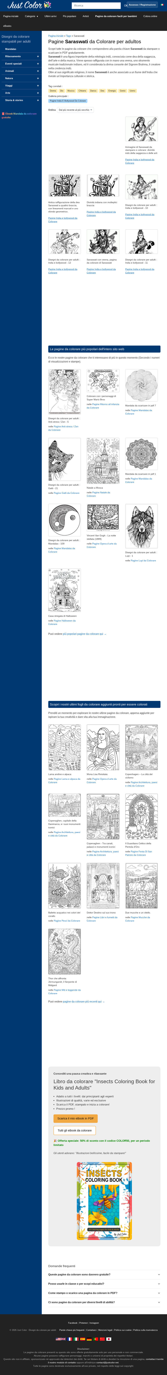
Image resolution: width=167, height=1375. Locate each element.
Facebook (73, 1323)
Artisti (86, 16)
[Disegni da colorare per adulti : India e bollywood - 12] (64, 253)
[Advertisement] (81, 143)
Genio (122, 91)
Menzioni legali (105, 1330)
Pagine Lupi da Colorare (143, 560)
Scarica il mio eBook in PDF (75, 1118)
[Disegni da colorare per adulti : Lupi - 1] (141, 547)
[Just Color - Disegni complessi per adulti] (76, 1339)
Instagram (94, 1323)
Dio (61, 91)
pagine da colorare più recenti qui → (84, 1001)
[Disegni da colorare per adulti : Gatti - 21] (64, 480)
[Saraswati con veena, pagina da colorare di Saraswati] (103, 253)
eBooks (7, 26)
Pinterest (83, 1323)
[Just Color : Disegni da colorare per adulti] (30, 4)
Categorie (30, 16)
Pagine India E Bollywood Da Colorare (68, 101)
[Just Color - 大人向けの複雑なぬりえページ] (108, 1339)
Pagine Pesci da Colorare (67, 920)
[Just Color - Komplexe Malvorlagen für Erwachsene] (89, 1339)
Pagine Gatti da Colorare (66, 493)
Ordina (52, 110)
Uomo (132, 91)
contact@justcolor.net (107, 1362)
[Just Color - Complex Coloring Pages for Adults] (61, 1339)
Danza (93, 91)
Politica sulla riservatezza (145, 1330)
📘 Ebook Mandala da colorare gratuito (19, 115)
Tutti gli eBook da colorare (75, 1130)
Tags (68, 35)
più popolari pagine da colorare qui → (84, 634)
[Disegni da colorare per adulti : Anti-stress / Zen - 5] (64, 413)
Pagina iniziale (10, 16)
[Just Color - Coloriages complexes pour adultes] (69, 1339)
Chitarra (82, 91)
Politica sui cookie (122, 1330)
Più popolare (69, 16)
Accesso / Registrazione (142, 4)
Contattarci (91, 1330)
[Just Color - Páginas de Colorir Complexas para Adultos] (95, 1339)
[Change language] (162, 5)
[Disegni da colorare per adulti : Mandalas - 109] (64, 535)
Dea (102, 91)
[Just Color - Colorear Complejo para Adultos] (82, 1339)
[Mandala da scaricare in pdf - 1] (141, 469)
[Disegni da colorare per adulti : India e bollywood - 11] (141, 253)
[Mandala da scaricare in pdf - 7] (141, 400)
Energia (112, 91)
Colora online (150, 16)
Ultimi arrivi (50, 16)
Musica (71, 91)
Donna (53, 91)
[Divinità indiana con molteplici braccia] (103, 195)
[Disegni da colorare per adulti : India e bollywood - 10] (141, 198)
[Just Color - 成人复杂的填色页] (102, 1339)
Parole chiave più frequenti (71, 1330)
